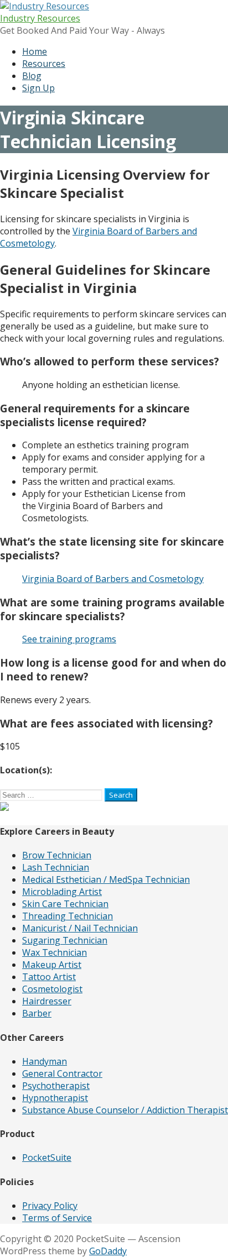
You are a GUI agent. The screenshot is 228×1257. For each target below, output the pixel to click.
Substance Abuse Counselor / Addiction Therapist (125, 1110)
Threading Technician (67, 916)
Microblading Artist (62, 892)
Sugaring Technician (64, 940)
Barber (36, 1013)
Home (34, 51)
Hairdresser (46, 1001)
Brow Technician (56, 855)
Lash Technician (55, 867)
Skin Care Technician (65, 904)
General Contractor (62, 1073)
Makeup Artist (51, 965)
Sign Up (38, 88)
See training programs (69, 639)
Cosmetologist (52, 989)
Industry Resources (40, 18)
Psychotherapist (56, 1086)
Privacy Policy (49, 1206)
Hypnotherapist (55, 1098)
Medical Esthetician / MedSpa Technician (106, 879)
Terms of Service (57, 1218)
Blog (32, 76)
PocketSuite (46, 1157)
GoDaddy (108, 1251)
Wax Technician (54, 952)
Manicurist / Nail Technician (80, 928)
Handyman (44, 1061)
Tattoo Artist (49, 977)
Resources (43, 63)
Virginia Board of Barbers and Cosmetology (113, 579)
